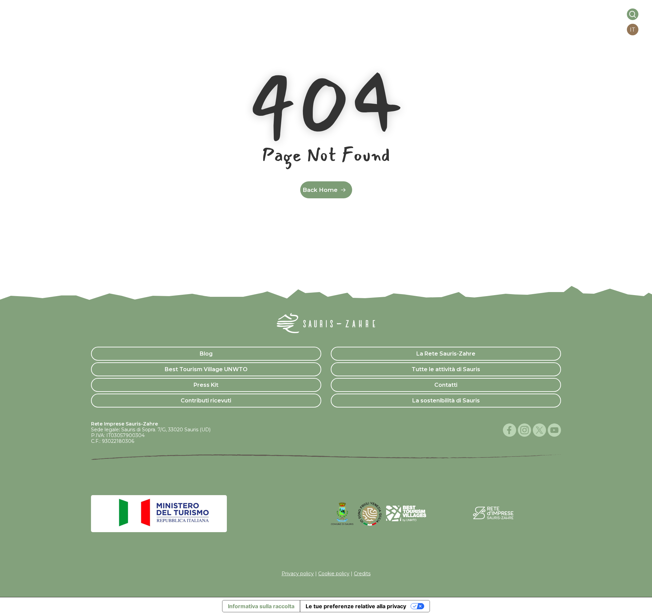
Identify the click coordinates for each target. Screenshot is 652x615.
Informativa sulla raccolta (261, 606)
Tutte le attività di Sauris (446, 369)
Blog (206, 353)
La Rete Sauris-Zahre (445, 353)
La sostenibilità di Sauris (446, 400)
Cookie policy (333, 574)
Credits (362, 574)
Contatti (445, 385)
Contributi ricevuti (206, 400)
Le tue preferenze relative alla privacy (356, 606)
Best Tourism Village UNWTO (206, 369)
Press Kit (206, 385)
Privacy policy (298, 574)
